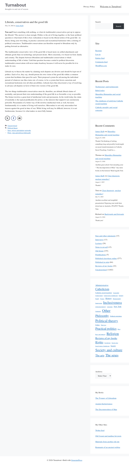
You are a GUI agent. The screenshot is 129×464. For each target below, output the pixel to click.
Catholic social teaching (103, 293)
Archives (98, 371)
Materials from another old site (107, 441)
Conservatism (99, 295)
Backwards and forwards (114, 214)
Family (97, 299)
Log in (98, 54)
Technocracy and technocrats (106, 86)
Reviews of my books (103, 266)
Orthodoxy (98, 311)
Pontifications (100, 254)
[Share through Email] (19, 118)
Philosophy (102, 316)
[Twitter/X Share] (7, 118)
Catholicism (102, 289)
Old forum (99, 251)
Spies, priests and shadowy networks (19, 130)
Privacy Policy (89, 6)
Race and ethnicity (100, 334)
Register (98, 50)
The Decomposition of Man (106, 409)
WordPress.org (101, 65)
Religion (113, 333)
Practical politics (106, 328)
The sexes (111, 355)
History (108, 298)
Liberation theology (100, 307)
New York (117, 306)
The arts (99, 355)
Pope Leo (103, 325)
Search (98, 22)
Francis (102, 299)
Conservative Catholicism (111, 295)
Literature (110, 307)
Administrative (101, 285)
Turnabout (15, 5)
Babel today (100, 90)
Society (113, 346)
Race (119, 329)
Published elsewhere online (106, 258)
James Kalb (99, 131)
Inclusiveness (112, 302)
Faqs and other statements (105, 236)
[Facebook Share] (13, 118)
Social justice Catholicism (102, 346)
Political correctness (116, 316)
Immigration (98, 303)
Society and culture (108, 350)
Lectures (98, 243)
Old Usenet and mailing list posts (108, 436)
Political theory (13, 128)
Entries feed (100, 58)
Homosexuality (117, 299)
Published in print (102, 262)
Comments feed (101, 62)
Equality (121, 295)
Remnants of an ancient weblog (107, 447)
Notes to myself (101, 247)
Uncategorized (12, 126)
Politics (97, 325)
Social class (115, 343)
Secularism (107, 343)
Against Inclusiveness (103, 403)
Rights (99, 342)
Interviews (99, 239)
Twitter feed (99, 430)
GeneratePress (76, 460)
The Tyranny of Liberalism (105, 398)
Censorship (116, 293)
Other (106, 310)
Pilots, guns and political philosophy (19, 133)
